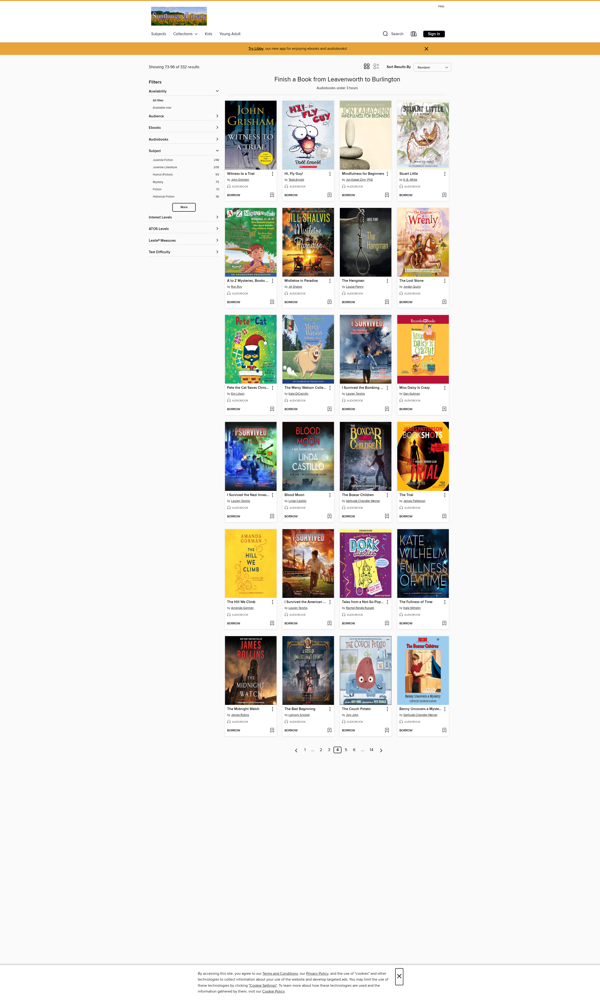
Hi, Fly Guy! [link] (294, 174)
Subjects (158, 34)
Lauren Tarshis (355, 394)
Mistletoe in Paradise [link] (301, 281)
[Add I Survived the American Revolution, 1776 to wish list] (329, 624)
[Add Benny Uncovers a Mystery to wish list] (444, 731)
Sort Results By (399, 67)
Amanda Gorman (242, 608)
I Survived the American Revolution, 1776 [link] (306, 602)
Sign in (434, 34)
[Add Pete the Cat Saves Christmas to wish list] (272, 409)
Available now (162, 108)
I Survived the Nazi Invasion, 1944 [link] (248, 495)
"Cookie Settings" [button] (263, 985)
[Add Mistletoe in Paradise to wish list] (329, 302)
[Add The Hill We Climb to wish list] (272, 624)
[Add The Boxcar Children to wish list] (387, 517)
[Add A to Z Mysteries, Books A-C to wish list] (272, 302)
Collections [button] (184, 34)
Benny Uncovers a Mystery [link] (420, 709)
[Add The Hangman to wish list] (387, 302)
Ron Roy (236, 287)
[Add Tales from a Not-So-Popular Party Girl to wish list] (387, 624)
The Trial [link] (406, 495)
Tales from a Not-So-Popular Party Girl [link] (363, 602)
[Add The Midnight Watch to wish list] (272, 731)
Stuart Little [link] (408, 174)
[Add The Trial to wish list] (444, 517)
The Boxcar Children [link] (358, 495)
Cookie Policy (273, 991)
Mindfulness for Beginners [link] (363, 174)
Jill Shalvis (295, 287)
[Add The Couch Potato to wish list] (387, 731)
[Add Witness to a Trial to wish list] (272, 195)
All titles (158, 101)
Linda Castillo (297, 501)
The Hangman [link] (353, 281)
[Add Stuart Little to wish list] (444, 195)
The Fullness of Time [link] (415, 602)
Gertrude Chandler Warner (363, 501)
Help (441, 6)
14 (371, 750)
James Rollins (240, 715)
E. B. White (410, 180)
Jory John (352, 715)
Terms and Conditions (280, 973)
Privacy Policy (317, 973)
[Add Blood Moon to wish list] (329, 517)
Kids (208, 34)
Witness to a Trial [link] (241, 174)
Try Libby (255, 48)
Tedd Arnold (296, 180)
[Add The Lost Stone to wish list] (444, 302)
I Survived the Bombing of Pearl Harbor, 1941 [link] (363, 388)
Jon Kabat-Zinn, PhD (359, 180)
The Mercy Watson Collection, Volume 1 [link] (306, 388)
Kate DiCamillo (298, 394)
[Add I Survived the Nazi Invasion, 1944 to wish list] (272, 517)
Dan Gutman (411, 394)
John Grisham (240, 180)
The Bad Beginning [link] (300, 709)
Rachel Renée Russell (360, 608)
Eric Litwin (237, 394)
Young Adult (229, 34)
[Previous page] (296, 750)
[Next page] (381, 750)
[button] (392, 34)
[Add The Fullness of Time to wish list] (444, 624)
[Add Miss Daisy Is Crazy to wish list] (444, 409)
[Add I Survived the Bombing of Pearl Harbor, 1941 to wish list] (387, 409)
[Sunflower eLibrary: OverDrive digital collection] (179, 16)
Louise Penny (355, 287)
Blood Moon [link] (294, 495)
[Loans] (414, 34)
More (184, 207)
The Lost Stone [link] (411, 281)
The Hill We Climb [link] (241, 602)
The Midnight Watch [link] (243, 709)
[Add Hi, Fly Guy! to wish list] (329, 195)
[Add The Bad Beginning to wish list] (329, 731)
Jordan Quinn (412, 287)
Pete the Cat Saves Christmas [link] (248, 388)
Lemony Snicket (299, 715)
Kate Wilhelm (412, 608)
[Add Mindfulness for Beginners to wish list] (387, 195)
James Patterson (414, 501)
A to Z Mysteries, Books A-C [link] (248, 281)
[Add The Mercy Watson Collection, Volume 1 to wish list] (329, 409)
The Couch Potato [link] (356, 709)
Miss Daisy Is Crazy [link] (414, 388)
